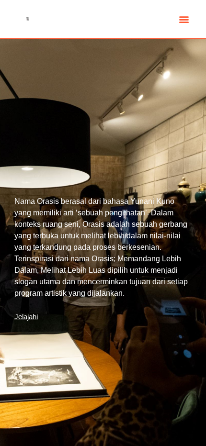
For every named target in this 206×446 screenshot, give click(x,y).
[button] (184, 19)
